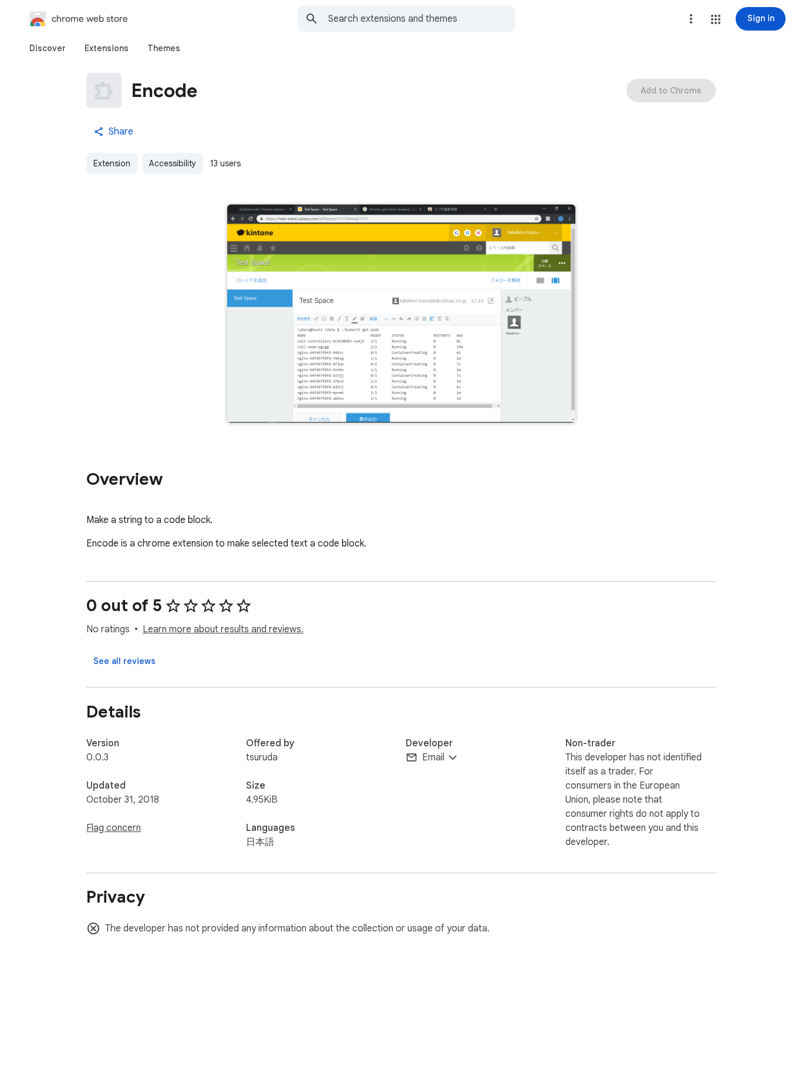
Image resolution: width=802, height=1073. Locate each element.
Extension (111, 163)
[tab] (47, 48)
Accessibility (172, 163)
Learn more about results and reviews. (223, 629)
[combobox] (421, 19)
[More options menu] (691, 19)
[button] (715, 19)
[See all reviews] (124, 661)
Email (433, 757)
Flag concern (113, 828)
